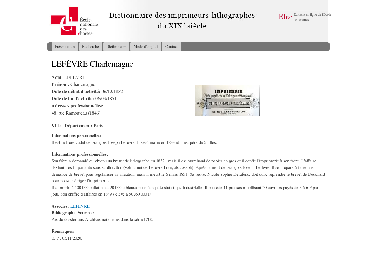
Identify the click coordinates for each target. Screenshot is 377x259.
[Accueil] (52, 21)
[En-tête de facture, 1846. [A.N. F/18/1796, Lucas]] (227, 114)
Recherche (90, 46)
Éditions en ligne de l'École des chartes (312, 17)
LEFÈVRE (80, 206)
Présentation (65, 46)
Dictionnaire (116, 46)
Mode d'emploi (146, 46)
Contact (171, 46)
